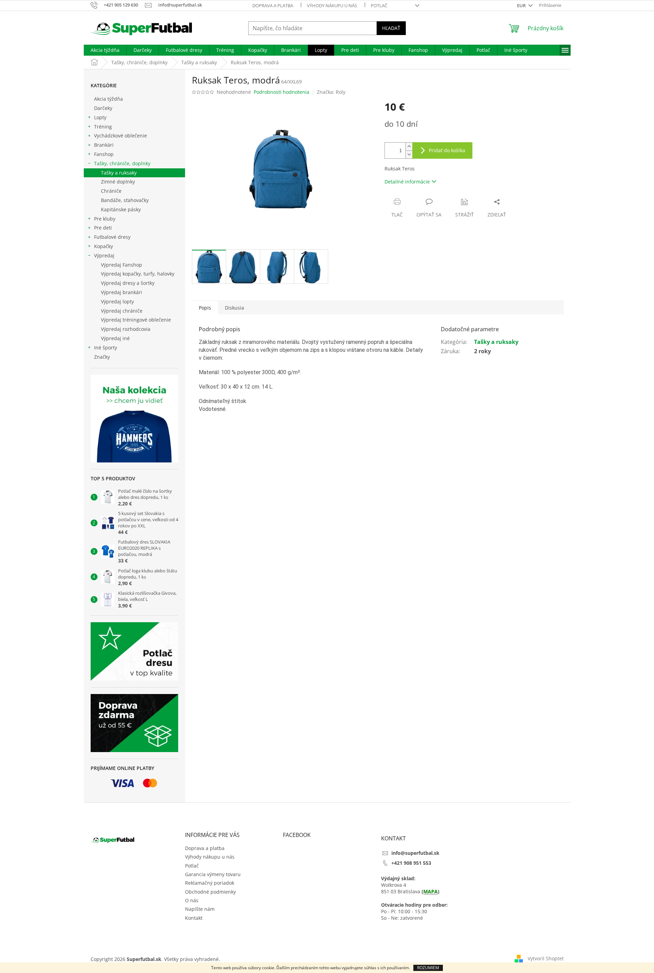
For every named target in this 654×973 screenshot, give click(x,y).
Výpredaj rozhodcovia (125, 329)
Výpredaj (104, 255)
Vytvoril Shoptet (546, 958)
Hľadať (391, 28)
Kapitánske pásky (121, 209)
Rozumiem (428, 968)
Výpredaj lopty (117, 301)
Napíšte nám (200, 909)
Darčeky (103, 108)
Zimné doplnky (118, 181)
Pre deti (103, 227)
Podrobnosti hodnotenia (281, 92)
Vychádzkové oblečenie (120, 135)
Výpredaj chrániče (121, 310)
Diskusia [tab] (234, 307)
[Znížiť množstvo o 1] (408, 154)
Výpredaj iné (115, 338)
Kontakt (194, 918)
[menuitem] (105, 50)
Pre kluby (104, 218)
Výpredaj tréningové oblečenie (136, 319)
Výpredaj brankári (121, 292)
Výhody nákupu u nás (332, 5)
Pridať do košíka (447, 150)
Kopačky (103, 246)
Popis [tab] (205, 307)
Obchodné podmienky (210, 891)
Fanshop (104, 154)
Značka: (331, 92)
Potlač (379, 5)
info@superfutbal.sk (415, 853)
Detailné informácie (407, 181)
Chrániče (111, 191)
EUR (522, 5)
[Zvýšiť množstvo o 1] (408, 146)
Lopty (100, 117)
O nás (191, 900)
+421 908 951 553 (411, 863)
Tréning (103, 126)
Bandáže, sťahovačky (125, 200)
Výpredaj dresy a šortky (127, 283)
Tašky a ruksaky (119, 172)
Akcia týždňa (108, 99)
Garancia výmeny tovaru (213, 874)
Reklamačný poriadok (209, 883)
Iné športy (105, 347)
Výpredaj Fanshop (121, 264)
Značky (102, 357)
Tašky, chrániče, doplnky (122, 163)
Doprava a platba (272, 5)
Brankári (104, 145)
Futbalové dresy (112, 237)
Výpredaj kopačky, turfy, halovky (137, 273)
